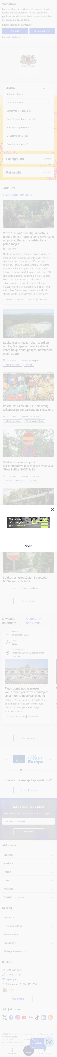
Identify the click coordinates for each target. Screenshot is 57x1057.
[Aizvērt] (52, 509)
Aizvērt (28, 545)
